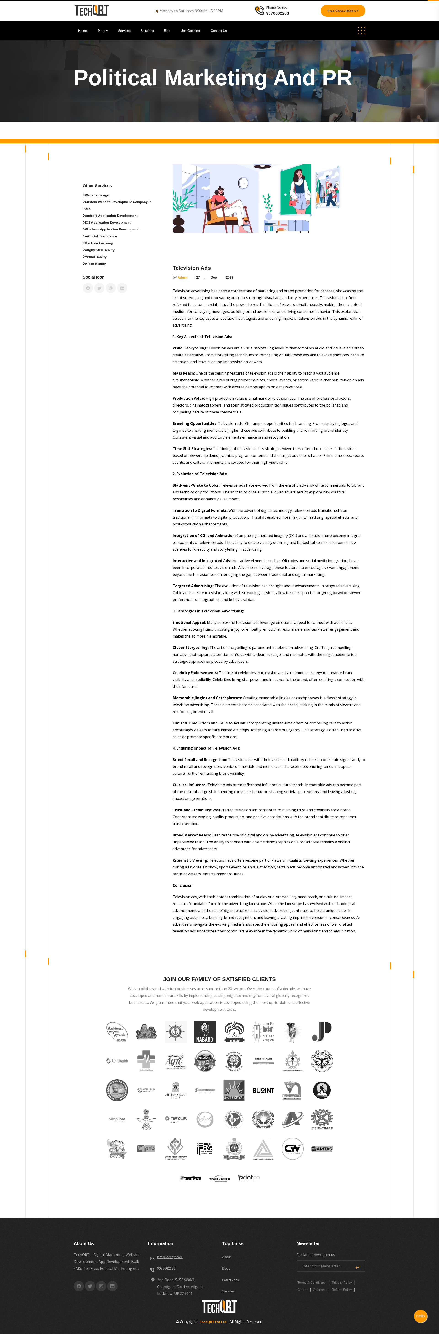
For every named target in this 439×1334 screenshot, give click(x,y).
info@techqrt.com (170, 1257)
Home (83, 30)
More (101, 30)
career (302, 1289)
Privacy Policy (342, 1282)
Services (124, 30)
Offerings (319, 1289)
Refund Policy (342, 1289)
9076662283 (166, 1268)
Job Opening (191, 30)
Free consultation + (343, 11)
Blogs (226, 1268)
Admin (183, 277)
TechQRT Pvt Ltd (212, 1322)
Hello (420, 1316)
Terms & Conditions (311, 1282)
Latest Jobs (230, 1280)
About (226, 1257)
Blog (167, 30)
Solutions (148, 30)
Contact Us (219, 30)
